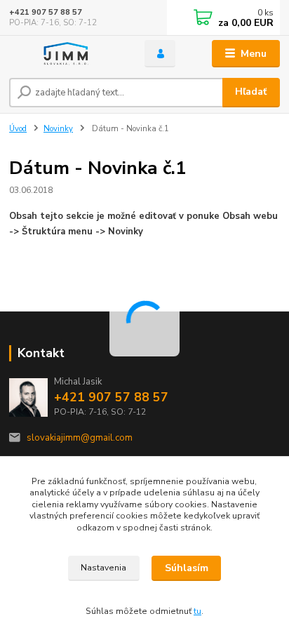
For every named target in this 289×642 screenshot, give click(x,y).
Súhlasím (186, 568)
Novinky (58, 128)
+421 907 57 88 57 (45, 12)
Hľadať (251, 91)
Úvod (18, 128)
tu (197, 611)
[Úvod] (65, 53)
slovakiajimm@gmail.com (80, 438)
